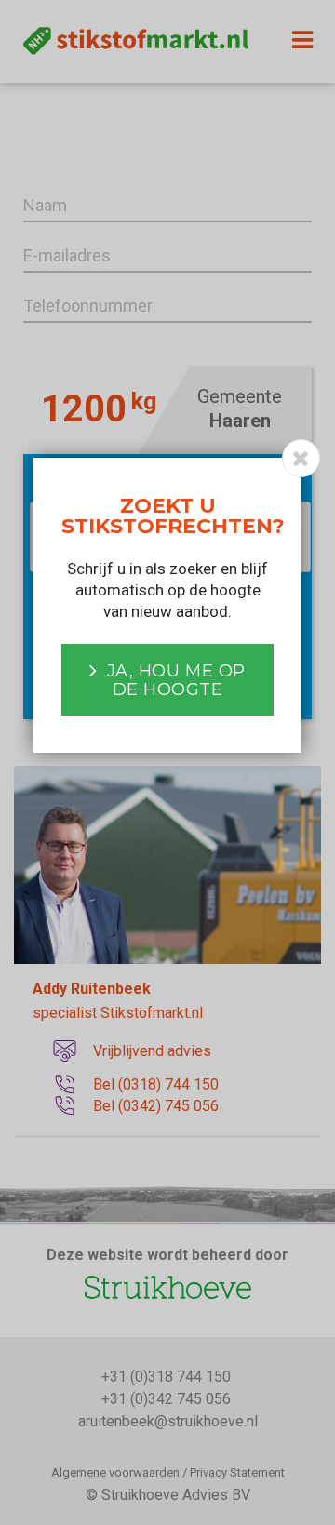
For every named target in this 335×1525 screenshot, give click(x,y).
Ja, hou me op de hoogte (176, 680)
